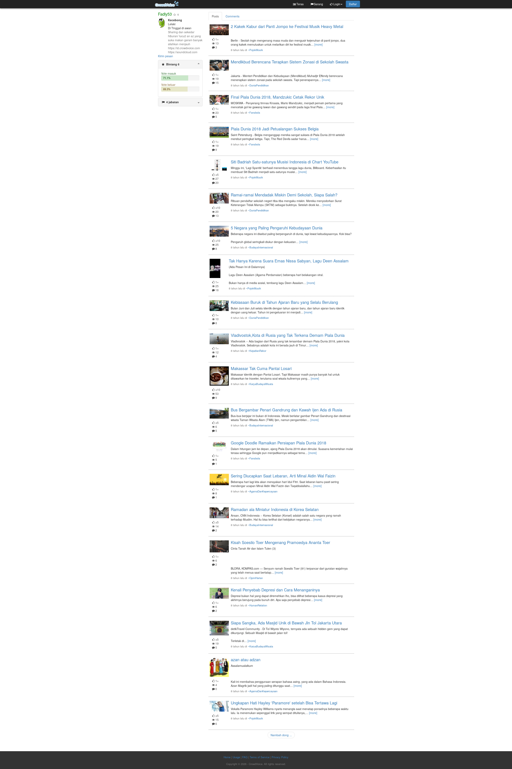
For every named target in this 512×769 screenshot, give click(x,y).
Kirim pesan (165, 56)
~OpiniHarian (255, 578)
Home (227, 757)
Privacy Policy (280, 757)
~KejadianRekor (257, 351)
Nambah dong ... (281, 735)
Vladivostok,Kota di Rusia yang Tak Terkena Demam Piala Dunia (288, 335)
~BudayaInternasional (260, 247)
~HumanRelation (257, 605)
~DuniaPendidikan (258, 85)
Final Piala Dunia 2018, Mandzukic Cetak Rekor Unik (277, 97)
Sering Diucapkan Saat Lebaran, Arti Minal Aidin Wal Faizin (283, 476)
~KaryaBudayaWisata (260, 384)
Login (336, 4)
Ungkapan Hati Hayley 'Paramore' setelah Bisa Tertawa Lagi (284, 703)
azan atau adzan (245, 659)
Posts (215, 16)
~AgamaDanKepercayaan (262, 491)
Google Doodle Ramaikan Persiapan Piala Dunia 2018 (278, 443)
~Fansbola (254, 112)
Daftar (353, 4)
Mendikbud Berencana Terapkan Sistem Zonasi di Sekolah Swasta (289, 62)
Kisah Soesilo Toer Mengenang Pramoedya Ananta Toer (280, 542)
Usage (236, 757)
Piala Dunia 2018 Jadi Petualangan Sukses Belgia (275, 129)
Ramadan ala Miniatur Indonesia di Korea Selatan (275, 509)
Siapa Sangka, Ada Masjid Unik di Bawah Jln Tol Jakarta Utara (286, 623)
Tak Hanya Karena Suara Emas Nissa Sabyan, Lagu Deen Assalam (289, 261)
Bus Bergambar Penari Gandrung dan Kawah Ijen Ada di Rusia (286, 410)
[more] (318, 44)
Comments (232, 16)
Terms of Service (259, 757)
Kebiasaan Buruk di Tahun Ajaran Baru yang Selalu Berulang (284, 302)
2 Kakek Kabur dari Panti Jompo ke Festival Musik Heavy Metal (287, 26)
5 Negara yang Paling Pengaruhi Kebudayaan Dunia (276, 228)
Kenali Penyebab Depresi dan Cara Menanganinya (275, 590)
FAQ (244, 757)
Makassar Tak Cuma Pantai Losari (261, 368)
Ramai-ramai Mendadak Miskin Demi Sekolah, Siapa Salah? (284, 195)
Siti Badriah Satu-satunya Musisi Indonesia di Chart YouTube (284, 162)
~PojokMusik (255, 50)
